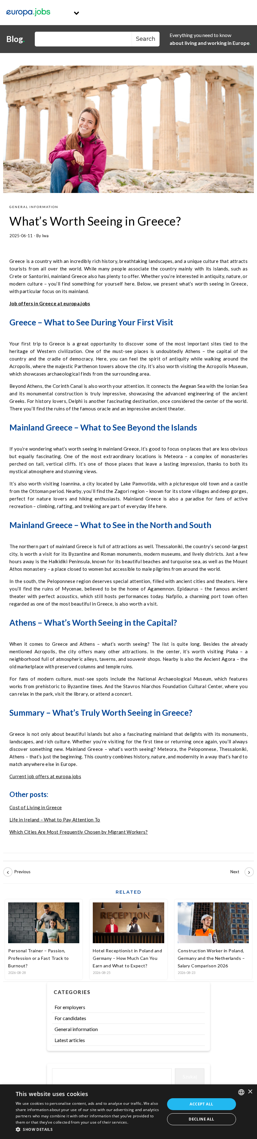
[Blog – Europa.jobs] (28, 12)
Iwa (45, 235)
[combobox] (241, 1092)
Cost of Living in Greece (35, 807)
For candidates (70, 1018)
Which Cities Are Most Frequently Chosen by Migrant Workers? (78, 832)
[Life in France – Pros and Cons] (17, 872)
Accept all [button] (201, 1104)
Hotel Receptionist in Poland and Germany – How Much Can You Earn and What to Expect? (127, 958)
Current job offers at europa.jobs (45, 776)
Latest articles (70, 1040)
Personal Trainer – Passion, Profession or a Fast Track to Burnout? (38, 958)
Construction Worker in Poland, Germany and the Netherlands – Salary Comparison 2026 (211, 958)
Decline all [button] (201, 1119)
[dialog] (128, 1111)
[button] (88, 1129)
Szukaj (190, 1076)
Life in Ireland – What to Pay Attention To (54, 819)
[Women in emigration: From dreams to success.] (240, 872)
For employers (70, 1007)
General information (33, 207)
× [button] (250, 1091)
